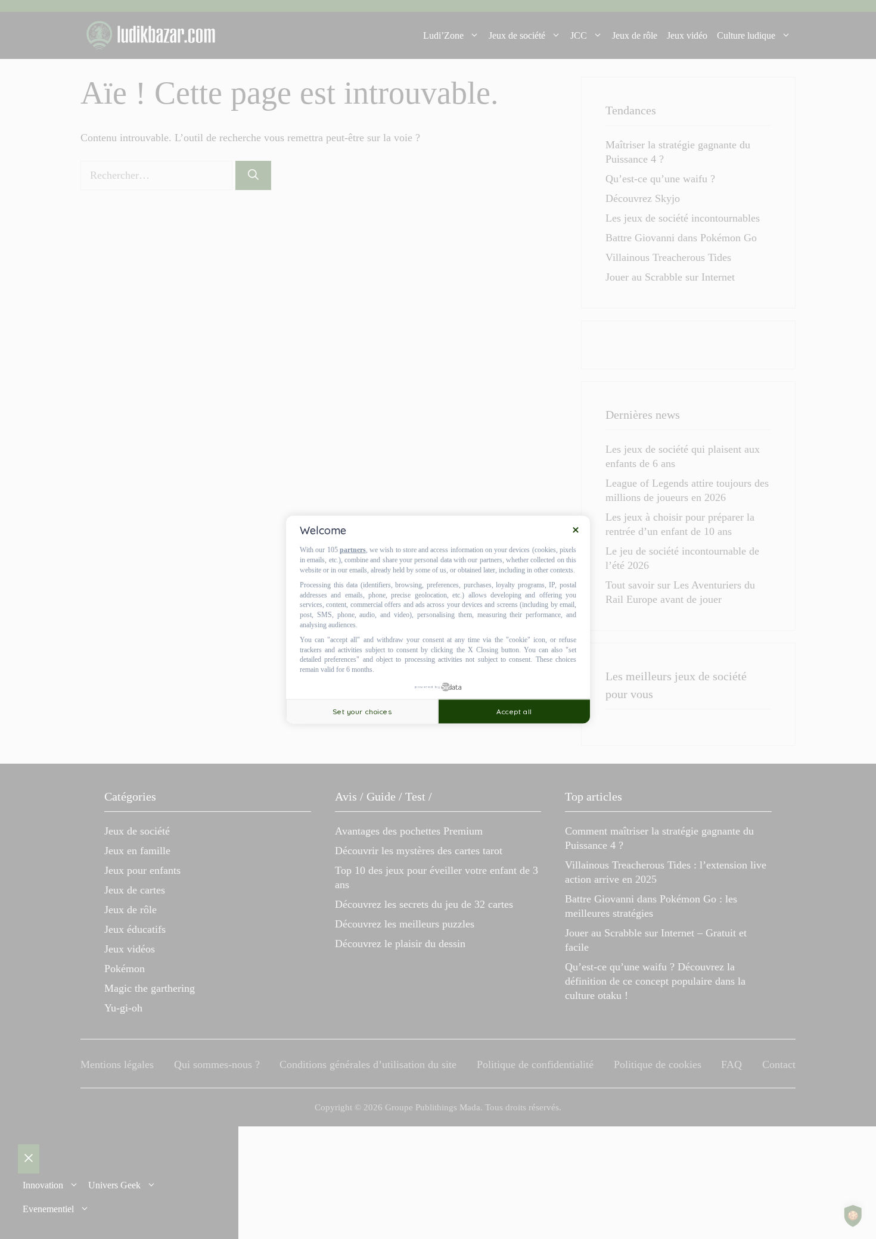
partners (353, 550)
